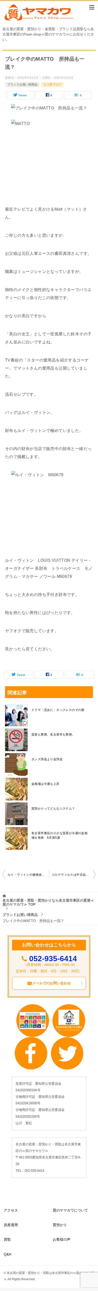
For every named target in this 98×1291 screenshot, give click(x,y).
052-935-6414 (53, 958)
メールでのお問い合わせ (51, 983)
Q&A (7, 1254)
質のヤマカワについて (70, 1210)
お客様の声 (61, 1239)
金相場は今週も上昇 (45, 784)
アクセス (11, 1210)
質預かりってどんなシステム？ (53, 808)
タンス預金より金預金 (47, 759)
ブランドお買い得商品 (22, 84)
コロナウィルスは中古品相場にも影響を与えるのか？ (73, 874)
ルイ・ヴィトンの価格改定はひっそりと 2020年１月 (28, 874)
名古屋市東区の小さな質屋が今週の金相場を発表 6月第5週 (59, 835)
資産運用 (11, 1225)
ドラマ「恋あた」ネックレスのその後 (57, 710)
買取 (7, 1239)
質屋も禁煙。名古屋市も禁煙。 (53, 734)
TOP (48, 902)
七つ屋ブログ (52, 84)
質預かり (60, 1225)
